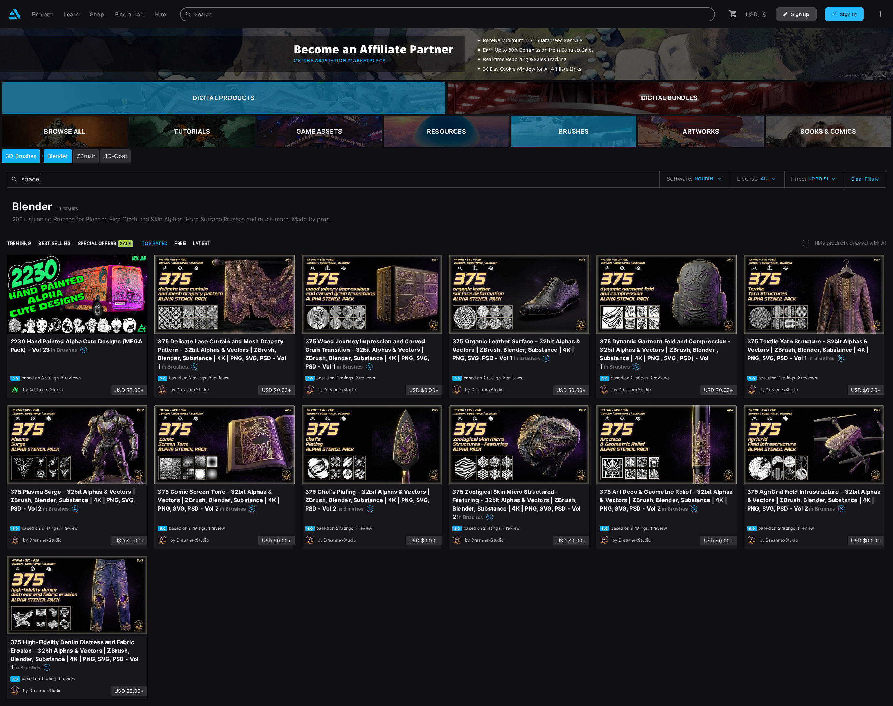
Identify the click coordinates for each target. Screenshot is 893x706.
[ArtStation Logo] (14, 14)
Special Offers (104, 243)
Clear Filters (865, 179)
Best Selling (54, 243)
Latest (201, 243)
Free (180, 243)
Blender (57, 156)
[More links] (880, 14)
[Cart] (733, 14)
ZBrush (86, 156)
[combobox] (447, 14)
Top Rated (154, 243)
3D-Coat (115, 156)
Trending (19, 243)
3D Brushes (21, 156)
